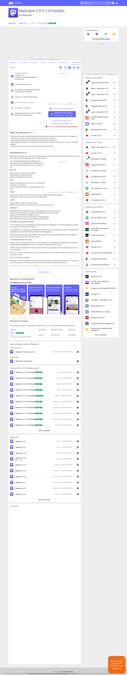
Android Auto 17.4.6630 (98, 182)
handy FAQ (47, 325)
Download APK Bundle (63, 114)
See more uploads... (44, 430)
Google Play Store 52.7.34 (99, 106)
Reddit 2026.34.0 (96, 241)
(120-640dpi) (43, 23)
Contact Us (74, 673)
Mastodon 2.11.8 (21, 476)
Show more (43, 272)
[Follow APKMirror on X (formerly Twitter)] (88, 35)
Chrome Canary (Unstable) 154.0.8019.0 (103, 288)
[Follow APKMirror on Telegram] (105, 35)
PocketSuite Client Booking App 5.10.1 (103, 323)
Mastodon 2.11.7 (21, 482)
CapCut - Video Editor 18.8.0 (99, 82)
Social (12, 68)
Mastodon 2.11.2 (21, 494)
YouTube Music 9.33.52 (98, 176)
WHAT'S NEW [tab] (23, 62)
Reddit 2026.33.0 (96, 194)
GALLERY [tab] (42, 62)
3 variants (20, 460)
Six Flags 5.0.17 (96, 294)
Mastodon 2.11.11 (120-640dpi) (25, 396)
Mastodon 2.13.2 (21, 441)
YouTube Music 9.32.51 (98, 200)
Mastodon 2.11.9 (21, 471)
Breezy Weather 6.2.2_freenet (100, 312)
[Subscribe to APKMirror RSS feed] (114, 35)
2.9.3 (33, 23)
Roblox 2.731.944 (96, 124)
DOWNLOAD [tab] (13, 62)
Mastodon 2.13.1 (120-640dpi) (25, 378)
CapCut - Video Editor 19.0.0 (99, 94)
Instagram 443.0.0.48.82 (98, 223)
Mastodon (27, 15)
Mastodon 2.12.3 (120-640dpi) (25, 384)
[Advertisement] (45, 44)
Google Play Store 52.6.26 (99, 129)
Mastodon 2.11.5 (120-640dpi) (25, 419)
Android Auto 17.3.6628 (98, 159)
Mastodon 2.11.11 (21, 465)
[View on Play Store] (69, 67)
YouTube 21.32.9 (96, 247)
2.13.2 (29, 282)
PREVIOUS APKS (64, 62)
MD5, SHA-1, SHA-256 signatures (25, 102)
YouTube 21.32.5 (96, 135)
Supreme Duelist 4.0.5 (98, 235)
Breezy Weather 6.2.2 (97, 306)
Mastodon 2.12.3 (21, 453)
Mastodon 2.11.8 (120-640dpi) (25, 407)
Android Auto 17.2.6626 (98, 171)
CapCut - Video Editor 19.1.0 (99, 88)
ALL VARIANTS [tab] (52, 62)
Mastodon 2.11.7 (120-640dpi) (25, 413)
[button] (60, 67)
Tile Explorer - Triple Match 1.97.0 (101, 300)
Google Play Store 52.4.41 (99, 100)
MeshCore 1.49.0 (96, 276)
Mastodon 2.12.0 (21, 458)
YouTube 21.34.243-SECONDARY (101, 253)
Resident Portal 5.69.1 (98, 317)
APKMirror (18, 3)
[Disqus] (44, 586)
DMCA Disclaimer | (65, 673)
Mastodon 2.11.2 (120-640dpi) (25, 425)
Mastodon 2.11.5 (21, 488)
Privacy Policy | (31, 673)
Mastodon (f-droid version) (24, 361)
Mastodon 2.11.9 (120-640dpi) (25, 401)
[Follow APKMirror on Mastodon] (97, 35)
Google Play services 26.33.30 (100, 265)
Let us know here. (67, 671)
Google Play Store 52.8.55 (99, 259)
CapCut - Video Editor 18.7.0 (99, 112)
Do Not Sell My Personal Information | (47, 673)
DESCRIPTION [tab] (33, 62)
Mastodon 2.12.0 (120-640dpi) (25, 390)
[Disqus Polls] (44, 534)
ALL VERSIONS (76, 62)
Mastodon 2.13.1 (21, 447)
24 (23, 75)
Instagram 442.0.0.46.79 (98, 165)
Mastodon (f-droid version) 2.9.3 (26, 352)
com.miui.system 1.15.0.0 (99, 188)
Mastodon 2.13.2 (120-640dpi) (25, 372)
